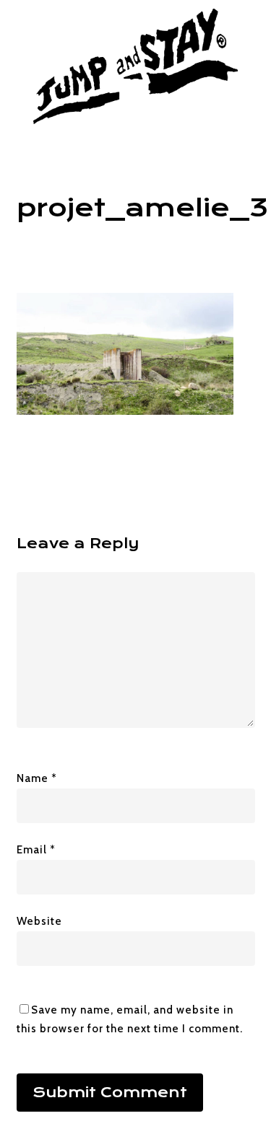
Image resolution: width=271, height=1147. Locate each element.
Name (37, 778)
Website (39, 921)
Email (36, 849)
